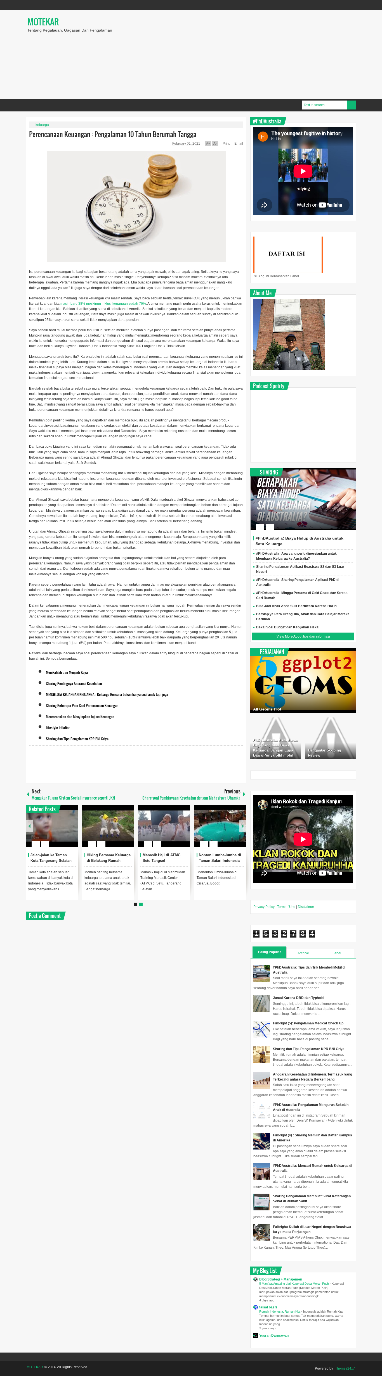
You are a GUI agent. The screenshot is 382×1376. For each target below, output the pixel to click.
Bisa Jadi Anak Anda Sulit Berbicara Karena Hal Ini (296, 606)
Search (351, 105)
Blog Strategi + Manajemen (280, 1279)
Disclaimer (306, 907)
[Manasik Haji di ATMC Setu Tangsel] (164, 826)
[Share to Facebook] (57, 830)
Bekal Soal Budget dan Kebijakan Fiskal (287, 627)
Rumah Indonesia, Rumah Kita (280, 1311)
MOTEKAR (43, 21)
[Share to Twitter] (64, 830)
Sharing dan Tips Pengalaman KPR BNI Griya (309, 1049)
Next (242, 826)
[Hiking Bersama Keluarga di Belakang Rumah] (108, 826)
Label (337, 953)
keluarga (42, 125)
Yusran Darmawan (274, 1335)
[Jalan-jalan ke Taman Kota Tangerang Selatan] (52, 826)
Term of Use (286, 907)
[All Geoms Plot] (303, 680)
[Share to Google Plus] (71, 830)
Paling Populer (269, 952)
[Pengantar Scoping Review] (330, 738)
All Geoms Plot (267, 709)
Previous (29, 826)
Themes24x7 (345, 1368)
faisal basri (268, 1307)
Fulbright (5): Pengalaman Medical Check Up (308, 1023)
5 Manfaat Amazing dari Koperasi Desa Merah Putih (294, 1283)
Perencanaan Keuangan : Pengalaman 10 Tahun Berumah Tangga (112, 134)
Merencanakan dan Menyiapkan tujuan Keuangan (80, 716)
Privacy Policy (264, 907)
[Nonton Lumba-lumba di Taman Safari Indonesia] (220, 826)
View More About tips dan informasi (303, 636)
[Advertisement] (267, 54)
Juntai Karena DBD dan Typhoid (298, 998)
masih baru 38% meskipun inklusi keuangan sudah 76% (103, 304)
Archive (303, 953)
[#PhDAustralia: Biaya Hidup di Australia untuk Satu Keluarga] (303, 499)
